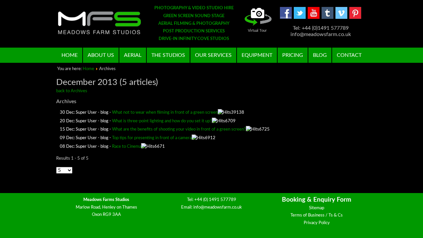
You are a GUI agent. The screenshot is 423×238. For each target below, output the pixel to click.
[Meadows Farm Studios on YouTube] (314, 18)
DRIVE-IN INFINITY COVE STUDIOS (194, 39)
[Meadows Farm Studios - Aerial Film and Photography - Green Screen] (99, 23)
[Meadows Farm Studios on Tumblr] (327, 18)
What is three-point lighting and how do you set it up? (162, 121)
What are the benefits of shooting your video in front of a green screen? (179, 129)
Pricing (292, 55)
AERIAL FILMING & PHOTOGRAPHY (193, 23)
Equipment (257, 55)
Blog (320, 55)
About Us (101, 55)
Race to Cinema (126, 146)
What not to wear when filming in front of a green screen (165, 112)
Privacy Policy (317, 223)
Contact (349, 55)
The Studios (168, 55)
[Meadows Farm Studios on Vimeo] (341, 18)
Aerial (132, 55)
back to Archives (71, 91)
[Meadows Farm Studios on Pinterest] (355, 18)
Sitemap (316, 208)
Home (69, 55)
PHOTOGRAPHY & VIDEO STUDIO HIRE (194, 8)
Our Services (213, 55)
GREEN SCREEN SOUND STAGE (193, 16)
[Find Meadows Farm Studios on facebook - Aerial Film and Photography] (286, 18)
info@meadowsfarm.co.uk (217, 207)
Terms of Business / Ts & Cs (316, 215)
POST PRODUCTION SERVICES (194, 31)
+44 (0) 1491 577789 (215, 200)
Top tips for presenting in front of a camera (152, 138)
